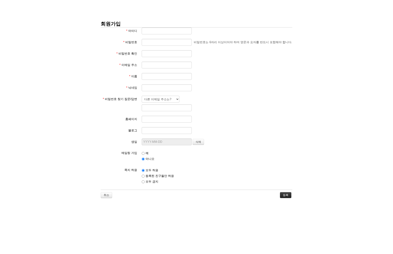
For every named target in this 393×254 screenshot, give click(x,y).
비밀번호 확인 (126, 53)
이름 (133, 76)
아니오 (149, 159)
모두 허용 (151, 170)
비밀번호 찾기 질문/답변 (120, 99)
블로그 (132, 130)
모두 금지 (151, 181)
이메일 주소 (128, 65)
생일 (134, 141)
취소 (106, 195)
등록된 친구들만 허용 (159, 176)
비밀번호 (130, 42)
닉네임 (131, 87)
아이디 (131, 31)
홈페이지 (131, 119)
